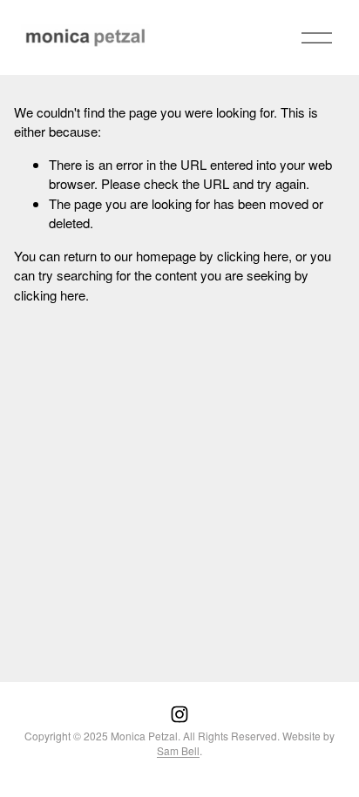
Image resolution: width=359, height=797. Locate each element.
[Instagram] (179, 714)
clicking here (252, 256)
